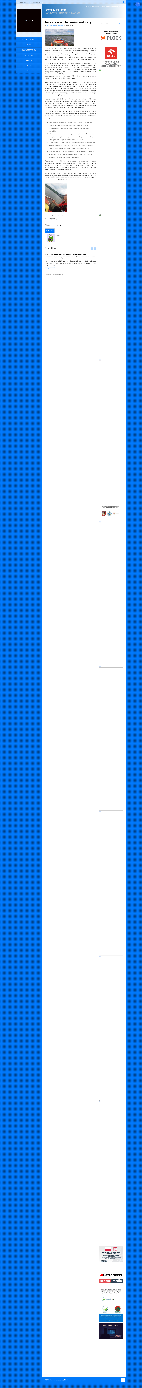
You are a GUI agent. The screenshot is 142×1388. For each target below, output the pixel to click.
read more (49, 267)
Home (87, 6)
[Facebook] (123, 2)
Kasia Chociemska (51, 25)
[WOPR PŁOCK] (29, 20)
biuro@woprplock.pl (37, 2)
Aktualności (95, 6)
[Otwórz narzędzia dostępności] (137, 4)
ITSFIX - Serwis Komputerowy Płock (56, 1380)
